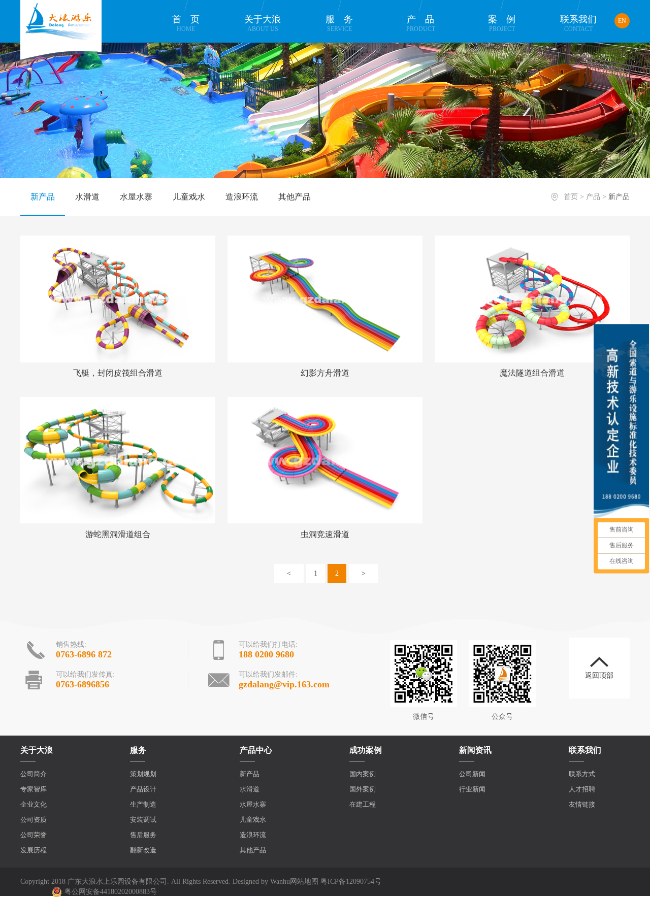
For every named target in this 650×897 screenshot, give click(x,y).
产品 (425, 23)
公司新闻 (472, 774)
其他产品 (294, 196)
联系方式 (582, 774)
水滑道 (87, 196)
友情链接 (582, 804)
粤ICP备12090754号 (350, 881)
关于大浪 (262, 23)
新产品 (42, 196)
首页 (190, 23)
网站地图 (304, 881)
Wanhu (280, 881)
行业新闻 (472, 789)
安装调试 (143, 819)
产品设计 (143, 789)
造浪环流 (241, 196)
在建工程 (362, 804)
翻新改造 (143, 850)
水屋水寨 (136, 196)
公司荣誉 (33, 835)
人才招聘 (582, 789)
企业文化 (33, 804)
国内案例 (362, 774)
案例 (506, 23)
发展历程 (33, 850)
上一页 (289, 573)
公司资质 (33, 819)
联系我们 (578, 23)
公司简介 (33, 774)
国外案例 (362, 789)
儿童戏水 (189, 196)
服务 (344, 23)
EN (622, 20)
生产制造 (143, 804)
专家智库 (33, 789)
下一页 (363, 573)
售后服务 (143, 835)
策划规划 (143, 774)
